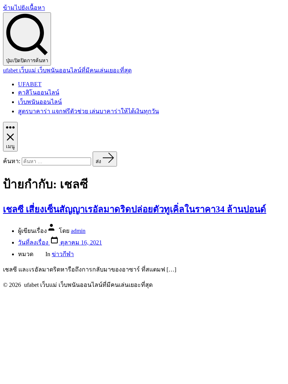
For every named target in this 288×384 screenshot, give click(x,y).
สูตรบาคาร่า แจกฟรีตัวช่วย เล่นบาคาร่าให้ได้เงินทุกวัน (88, 111)
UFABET (30, 84)
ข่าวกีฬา (63, 254)
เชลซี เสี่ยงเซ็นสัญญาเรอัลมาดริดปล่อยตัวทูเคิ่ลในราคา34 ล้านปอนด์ (134, 209)
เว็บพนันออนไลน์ (40, 102)
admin (78, 231)
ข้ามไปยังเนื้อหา (24, 7)
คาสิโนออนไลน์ (38, 92)
